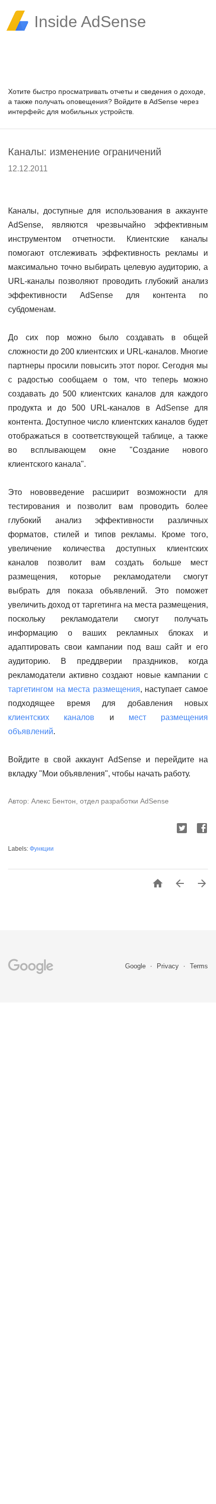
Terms (199, 966)
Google (136, 966)
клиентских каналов (51, 717)
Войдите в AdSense (146, 101)
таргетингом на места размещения (74, 689)
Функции (42, 848)
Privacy (169, 966)
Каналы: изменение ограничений (84, 151)
